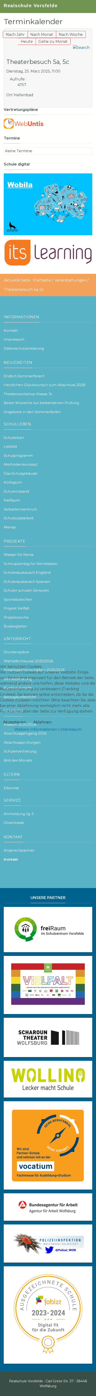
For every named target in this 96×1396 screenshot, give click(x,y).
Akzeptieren (14, 722)
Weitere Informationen (35, 729)
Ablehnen (42, 722)
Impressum (71, 729)
